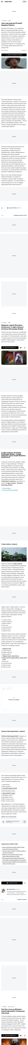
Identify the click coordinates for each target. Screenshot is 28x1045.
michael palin (17, 215)
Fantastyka (20, 899)
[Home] (8, 1)
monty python (23, 215)
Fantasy (25, 899)
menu (24, 1)
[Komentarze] (21, 347)
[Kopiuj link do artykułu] (25, 347)
